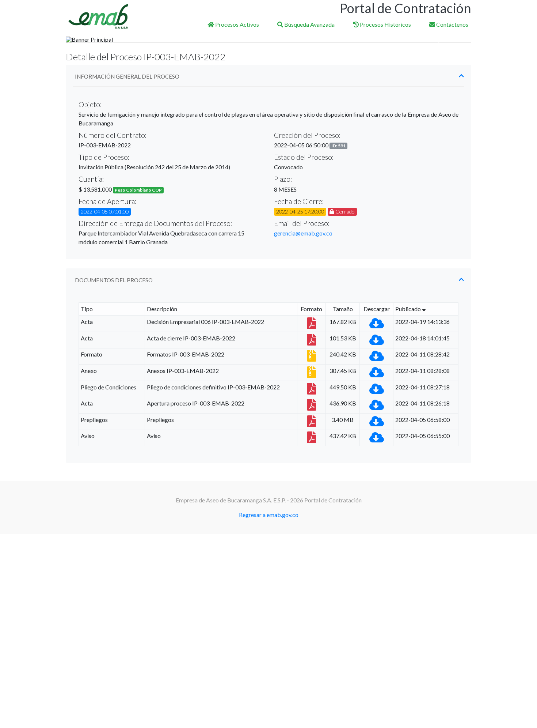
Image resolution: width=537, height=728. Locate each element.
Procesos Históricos (385, 24)
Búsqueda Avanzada (309, 24)
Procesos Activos (236, 24)
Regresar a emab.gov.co (268, 514)
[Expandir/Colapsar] (461, 75)
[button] (96, 39)
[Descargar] (376, 325)
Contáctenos (451, 24)
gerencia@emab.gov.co (303, 233)
